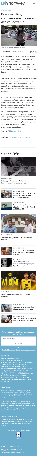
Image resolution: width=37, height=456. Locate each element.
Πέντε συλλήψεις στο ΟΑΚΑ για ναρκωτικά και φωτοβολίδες (24, 319)
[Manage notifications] (4, 451)
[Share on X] (33, 51)
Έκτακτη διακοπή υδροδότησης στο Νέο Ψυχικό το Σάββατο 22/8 (24, 207)
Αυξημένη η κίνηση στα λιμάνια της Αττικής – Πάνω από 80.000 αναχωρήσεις (24, 195)
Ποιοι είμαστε (6, 387)
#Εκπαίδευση (13, 137)
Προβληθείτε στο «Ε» (9, 416)
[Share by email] (36, 51)
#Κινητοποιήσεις (24, 137)
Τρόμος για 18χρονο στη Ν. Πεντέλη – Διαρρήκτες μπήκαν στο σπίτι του (14, 182)
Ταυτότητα (5, 356)
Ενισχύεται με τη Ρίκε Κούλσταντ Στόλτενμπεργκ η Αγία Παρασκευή (23, 264)
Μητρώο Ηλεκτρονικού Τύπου (18, 430)
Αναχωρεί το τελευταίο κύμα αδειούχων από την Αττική (23, 308)
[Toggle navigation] (34, 3)
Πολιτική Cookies (16, 449)
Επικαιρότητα (6, 10)
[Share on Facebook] (31, 51)
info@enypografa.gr (13, 370)
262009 (18, 438)
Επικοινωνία (20, 453)
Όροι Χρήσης (5, 449)
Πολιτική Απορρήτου (8, 453)
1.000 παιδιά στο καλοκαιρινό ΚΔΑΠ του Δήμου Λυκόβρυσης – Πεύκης (24, 252)
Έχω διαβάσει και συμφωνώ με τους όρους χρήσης (18, 350)
